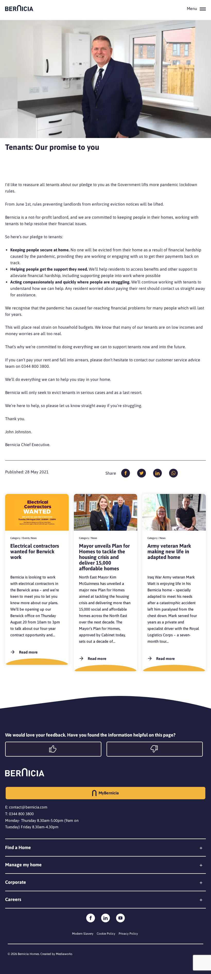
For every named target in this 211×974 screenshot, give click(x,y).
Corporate (15, 882)
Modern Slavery (82, 933)
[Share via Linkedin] (157, 473)
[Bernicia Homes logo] (19, 8)
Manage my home (23, 864)
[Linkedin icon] (105, 918)
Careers (13, 899)
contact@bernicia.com (28, 807)
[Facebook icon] (90, 918)
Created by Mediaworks (56, 954)
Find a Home (18, 847)
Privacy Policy (128, 933)
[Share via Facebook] (125, 473)
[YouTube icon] (120, 918)
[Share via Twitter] (141, 473)
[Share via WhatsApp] (173, 473)
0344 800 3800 (21, 814)
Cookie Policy (106, 933)
